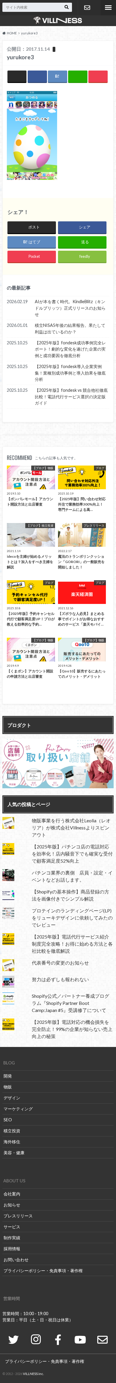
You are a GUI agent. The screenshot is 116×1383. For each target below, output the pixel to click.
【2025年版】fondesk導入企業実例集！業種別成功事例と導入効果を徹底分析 (70, 373)
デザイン (12, 1097)
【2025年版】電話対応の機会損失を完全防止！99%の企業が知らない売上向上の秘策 (72, 1029)
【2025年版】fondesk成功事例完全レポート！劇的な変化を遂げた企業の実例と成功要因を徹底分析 (70, 349)
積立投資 (12, 1130)
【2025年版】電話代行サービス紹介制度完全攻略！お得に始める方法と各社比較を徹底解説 (72, 944)
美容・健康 (14, 1152)
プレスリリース (18, 1215)
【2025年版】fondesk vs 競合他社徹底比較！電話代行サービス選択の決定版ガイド (71, 396)
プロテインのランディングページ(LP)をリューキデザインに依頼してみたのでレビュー (72, 918)
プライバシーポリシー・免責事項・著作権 (43, 1270)
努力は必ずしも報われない (60, 979)
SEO (8, 1119)
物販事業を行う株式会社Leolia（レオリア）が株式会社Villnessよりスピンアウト (71, 827)
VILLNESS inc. (33, 1374)
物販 (8, 1086)
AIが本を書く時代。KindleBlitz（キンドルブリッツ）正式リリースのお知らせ (70, 308)
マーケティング (18, 1108)
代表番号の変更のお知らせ (60, 962)
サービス (12, 1226)
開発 (8, 1075)
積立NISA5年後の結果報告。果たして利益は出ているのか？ (70, 328)
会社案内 (12, 1193)
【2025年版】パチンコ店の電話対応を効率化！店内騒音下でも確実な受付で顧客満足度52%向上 (72, 854)
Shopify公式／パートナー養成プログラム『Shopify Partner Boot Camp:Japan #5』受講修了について (70, 1003)
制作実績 (12, 1237)
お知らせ (12, 1204)
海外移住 (12, 1141)
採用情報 (12, 1248)
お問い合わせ (87, 7)
